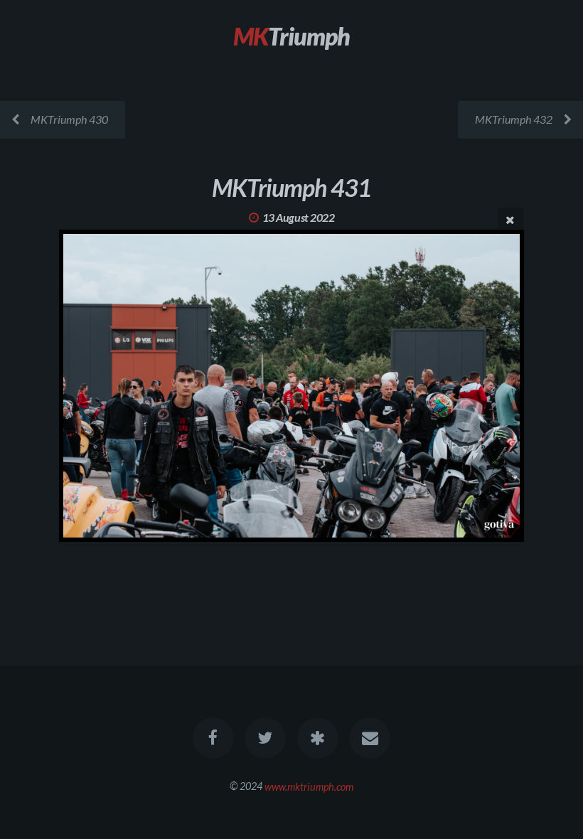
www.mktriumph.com (308, 786)
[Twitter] (265, 738)
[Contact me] (369, 738)
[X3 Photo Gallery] (317, 738)
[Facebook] (213, 738)
